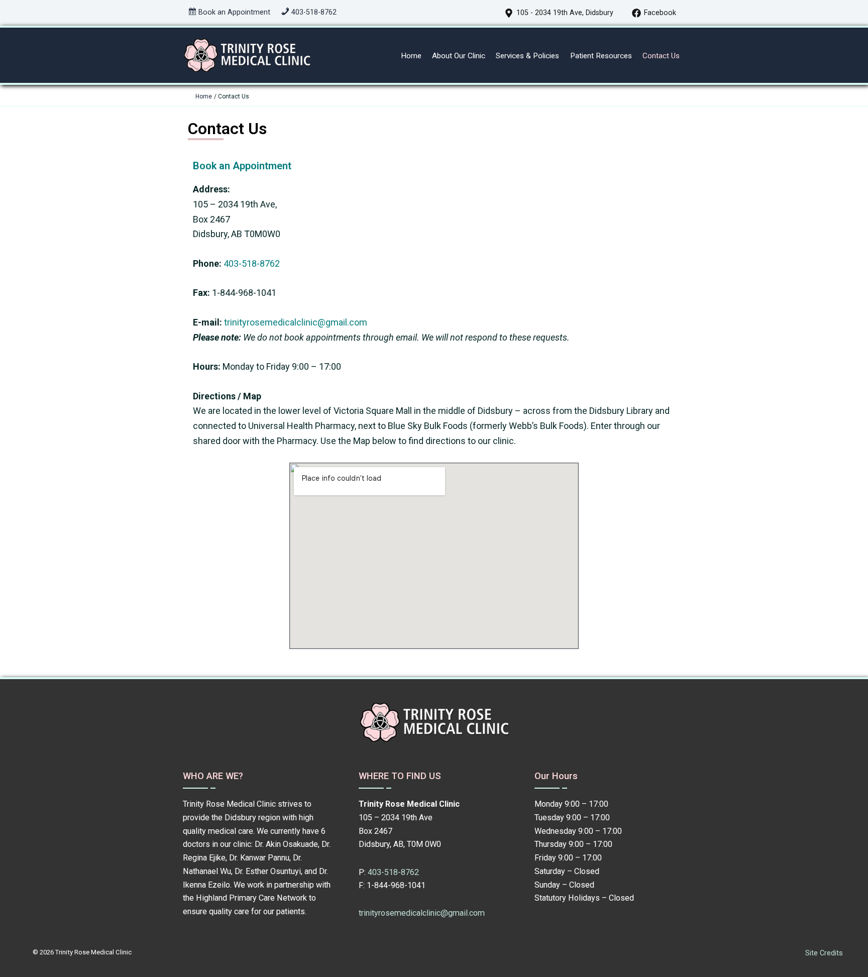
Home (411, 55)
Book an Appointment (242, 166)
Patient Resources (601, 55)
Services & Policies (527, 55)
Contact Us (661, 55)
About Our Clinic (458, 55)
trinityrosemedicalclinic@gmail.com (295, 322)
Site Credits (824, 952)
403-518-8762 (251, 263)
